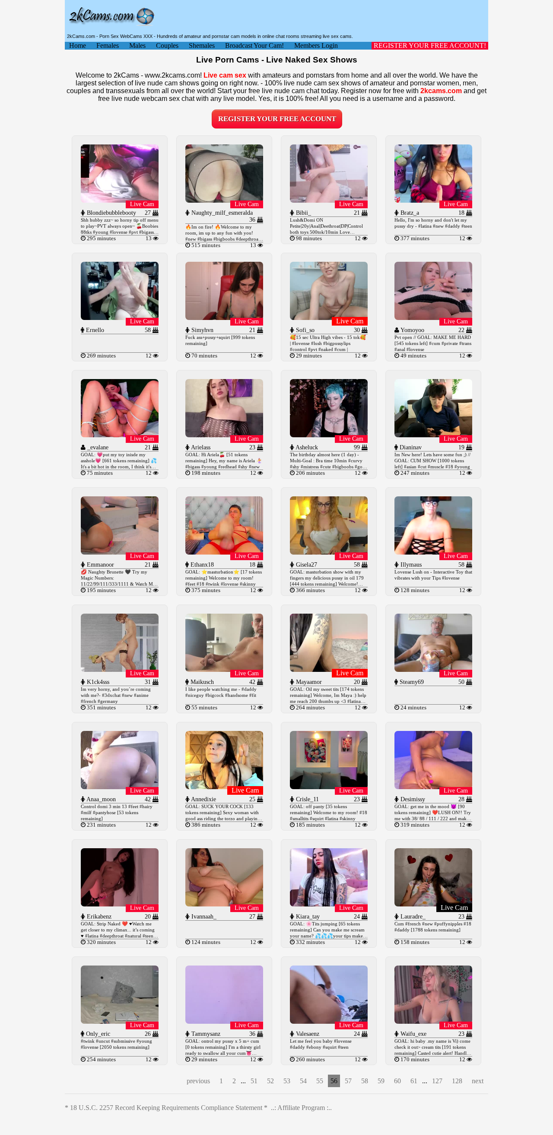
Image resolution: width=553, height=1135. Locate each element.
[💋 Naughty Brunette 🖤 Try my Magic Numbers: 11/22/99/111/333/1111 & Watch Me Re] (120, 552)
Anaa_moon (100, 799)
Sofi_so (304, 330)
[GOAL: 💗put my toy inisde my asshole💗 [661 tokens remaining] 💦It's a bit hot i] (120, 435)
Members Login (316, 45)
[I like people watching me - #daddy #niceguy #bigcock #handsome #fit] (224, 669)
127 (437, 1081)
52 (270, 1081)
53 (286, 1081)
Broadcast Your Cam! (254, 45)
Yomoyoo (411, 330)
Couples (167, 45)
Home (77, 45)
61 (413, 1081)
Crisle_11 (306, 799)
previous (198, 1081)
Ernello (94, 330)
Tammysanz (205, 1034)
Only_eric (97, 1034)
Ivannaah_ (203, 916)
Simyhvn (201, 330)
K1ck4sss (97, 682)
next (477, 1081)
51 (254, 1081)
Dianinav (410, 447)
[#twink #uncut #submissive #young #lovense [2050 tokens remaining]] (120, 1021)
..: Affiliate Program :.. (301, 1107)
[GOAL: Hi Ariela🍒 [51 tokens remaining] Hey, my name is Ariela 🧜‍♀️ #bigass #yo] (224, 435)
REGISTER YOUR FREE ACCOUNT (277, 119)
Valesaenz (306, 1034)
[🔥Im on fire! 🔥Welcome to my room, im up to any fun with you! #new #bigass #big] (224, 200)
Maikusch (201, 682)
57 (348, 1081)
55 (319, 1081)
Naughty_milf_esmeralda (221, 213)
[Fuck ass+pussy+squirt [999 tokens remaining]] (224, 317)
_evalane (97, 447)
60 (397, 1081)
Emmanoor (99, 564)
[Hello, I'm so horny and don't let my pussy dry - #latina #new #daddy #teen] (433, 200)
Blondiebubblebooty (110, 213)
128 (457, 1081)
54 (303, 1081)
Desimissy (412, 799)
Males (137, 45)
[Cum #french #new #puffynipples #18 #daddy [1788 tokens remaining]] (433, 904)
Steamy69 (411, 682)
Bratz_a (409, 213)
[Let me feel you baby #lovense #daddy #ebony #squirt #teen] (329, 1021)
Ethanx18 (201, 564)
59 (381, 1081)
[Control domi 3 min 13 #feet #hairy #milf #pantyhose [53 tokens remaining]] (120, 786)
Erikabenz (98, 916)
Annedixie (203, 799)
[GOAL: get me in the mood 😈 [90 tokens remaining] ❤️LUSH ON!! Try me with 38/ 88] (433, 786)
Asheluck (306, 447)
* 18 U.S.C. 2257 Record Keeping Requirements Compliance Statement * (166, 1107)
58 (364, 1081)
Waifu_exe (412, 1034)
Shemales (202, 45)
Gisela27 (305, 564)
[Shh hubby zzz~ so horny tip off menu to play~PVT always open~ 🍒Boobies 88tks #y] (120, 200)
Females (107, 45)
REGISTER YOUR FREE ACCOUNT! (430, 45)
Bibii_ (302, 213)
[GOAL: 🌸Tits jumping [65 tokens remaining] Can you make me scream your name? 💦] (329, 904)
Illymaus (410, 564)
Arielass (200, 447)
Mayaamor (308, 682)
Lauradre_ (412, 916)
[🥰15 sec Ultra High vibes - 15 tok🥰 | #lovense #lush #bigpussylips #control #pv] (329, 317)
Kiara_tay (307, 916)
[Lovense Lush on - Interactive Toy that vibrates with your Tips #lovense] (433, 552)
